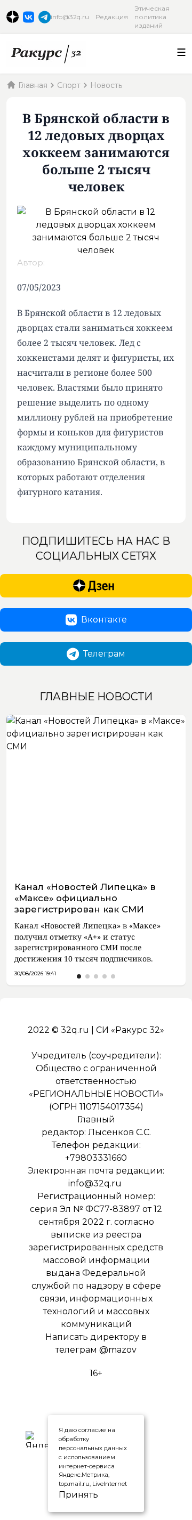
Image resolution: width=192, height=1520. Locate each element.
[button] (79, 976)
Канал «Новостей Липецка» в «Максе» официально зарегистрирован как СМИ (85, 898)
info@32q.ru (70, 17)
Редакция (111, 17)
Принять (66, 1495)
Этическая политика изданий (152, 16)
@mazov (118, 1350)
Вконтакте (104, 620)
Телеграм (104, 654)
